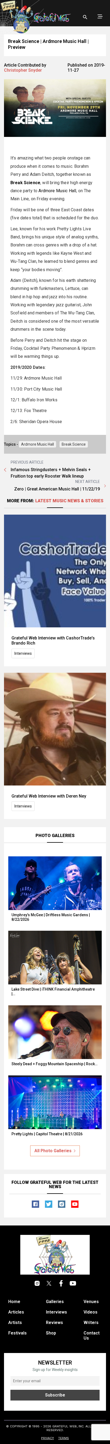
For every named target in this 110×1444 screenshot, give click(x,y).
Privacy (47, 1438)
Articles (16, 1312)
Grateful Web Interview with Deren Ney (48, 796)
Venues (91, 1301)
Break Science (74, 444)
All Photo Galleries (53, 1150)
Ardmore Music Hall (57, 190)
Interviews (23, 653)
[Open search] (85, 17)
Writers (91, 1322)
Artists (15, 1322)
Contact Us (92, 1335)
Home (14, 1301)
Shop (51, 1333)
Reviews (54, 1322)
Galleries (55, 1301)
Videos (90, 1312)
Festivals (17, 1333)
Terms (63, 1438)
